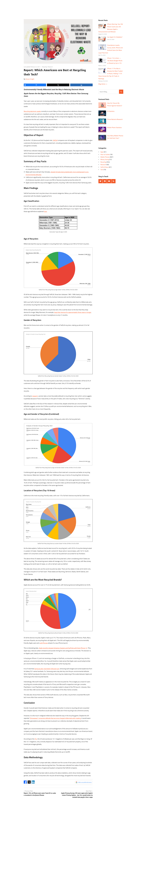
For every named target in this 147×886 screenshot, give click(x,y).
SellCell (55, 140)
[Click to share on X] (29, 783)
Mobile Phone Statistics (114, 127)
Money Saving (104, 159)
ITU (36, 739)
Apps (102, 152)
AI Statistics (110, 111)
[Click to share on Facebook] (25, 783)
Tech (101, 169)
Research (50, 67)
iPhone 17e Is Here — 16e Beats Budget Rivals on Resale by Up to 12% (114, 60)
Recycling (44, 67)
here (45, 211)
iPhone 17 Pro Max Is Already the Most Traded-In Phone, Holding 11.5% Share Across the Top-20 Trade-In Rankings (110, 73)
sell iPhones (44, 643)
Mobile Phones (105, 157)
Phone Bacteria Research (115, 119)
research (35, 396)
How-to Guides (105, 154)
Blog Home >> (102, 84)
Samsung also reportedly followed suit (46, 669)
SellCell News (104, 167)
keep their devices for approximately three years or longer (72, 312)
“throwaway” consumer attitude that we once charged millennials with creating (55, 718)
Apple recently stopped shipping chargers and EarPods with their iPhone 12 (63, 648)
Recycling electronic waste (32, 111)
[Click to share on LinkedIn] (33, 783)
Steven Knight (30, 79)
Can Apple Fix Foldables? (114, 37)
